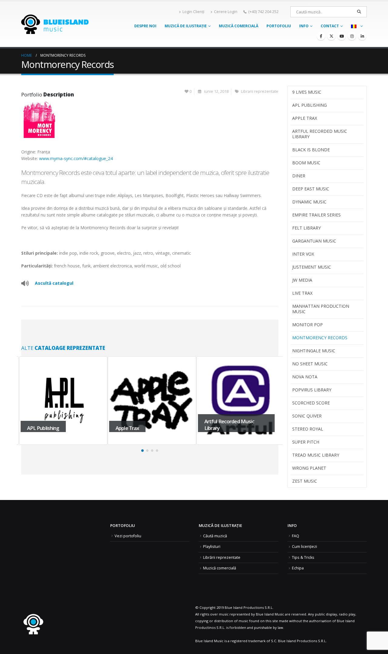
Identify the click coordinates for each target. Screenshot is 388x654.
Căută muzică (215, 535)
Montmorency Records (319, 337)
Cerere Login (225, 11)
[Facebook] (321, 36)
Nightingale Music (313, 351)
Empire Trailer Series (316, 215)
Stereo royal (307, 429)
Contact (330, 26)
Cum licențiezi (304, 546)
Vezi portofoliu (128, 535)
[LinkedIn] (362, 36)
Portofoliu (278, 26)
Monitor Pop (307, 324)
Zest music (304, 481)
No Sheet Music (310, 364)
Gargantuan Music (314, 241)
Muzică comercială (238, 26)
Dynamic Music (309, 202)
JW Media (302, 280)
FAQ (295, 535)
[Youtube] (341, 36)
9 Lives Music (306, 92)
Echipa (298, 568)
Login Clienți (193, 11)
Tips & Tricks (303, 557)
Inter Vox (303, 254)
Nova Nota (304, 377)
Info (304, 26)
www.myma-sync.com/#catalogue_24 (76, 158)
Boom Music (306, 163)
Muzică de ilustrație (186, 26)
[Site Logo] (55, 24)
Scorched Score (311, 403)
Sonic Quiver (307, 416)
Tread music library (315, 455)
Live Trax (302, 293)
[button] (142, 450)
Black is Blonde (311, 150)
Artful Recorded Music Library (319, 133)
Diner (298, 176)
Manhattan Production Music (320, 308)
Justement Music (311, 267)
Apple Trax (304, 118)
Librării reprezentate (221, 557)
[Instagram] (352, 36)
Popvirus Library (311, 390)
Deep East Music (310, 189)
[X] (331, 36)
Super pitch (305, 442)
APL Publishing (309, 105)
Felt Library (306, 228)
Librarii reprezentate (259, 91)
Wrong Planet (309, 468)
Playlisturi (211, 546)
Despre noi (145, 26)
